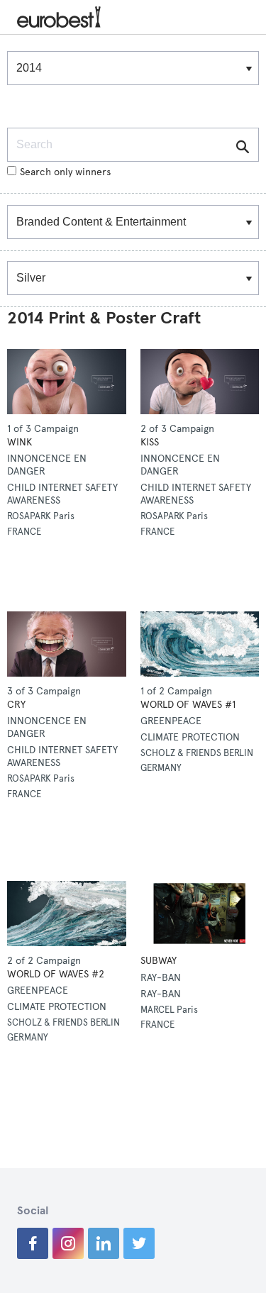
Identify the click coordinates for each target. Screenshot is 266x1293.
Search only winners (65, 172)
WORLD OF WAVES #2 (55, 974)
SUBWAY (158, 961)
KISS (149, 442)
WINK (19, 442)
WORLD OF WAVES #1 (187, 705)
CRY (16, 705)
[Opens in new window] (32, 1243)
